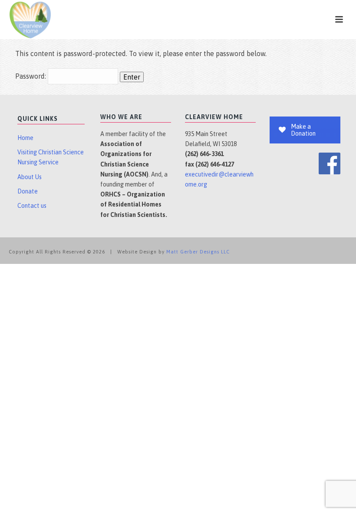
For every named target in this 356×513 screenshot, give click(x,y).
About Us (29, 176)
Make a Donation (303, 130)
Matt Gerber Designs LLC (198, 251)
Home (25, 137)
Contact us (31, 205)
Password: (31, 76)
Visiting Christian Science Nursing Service (50, 157)
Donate (27, 191)
